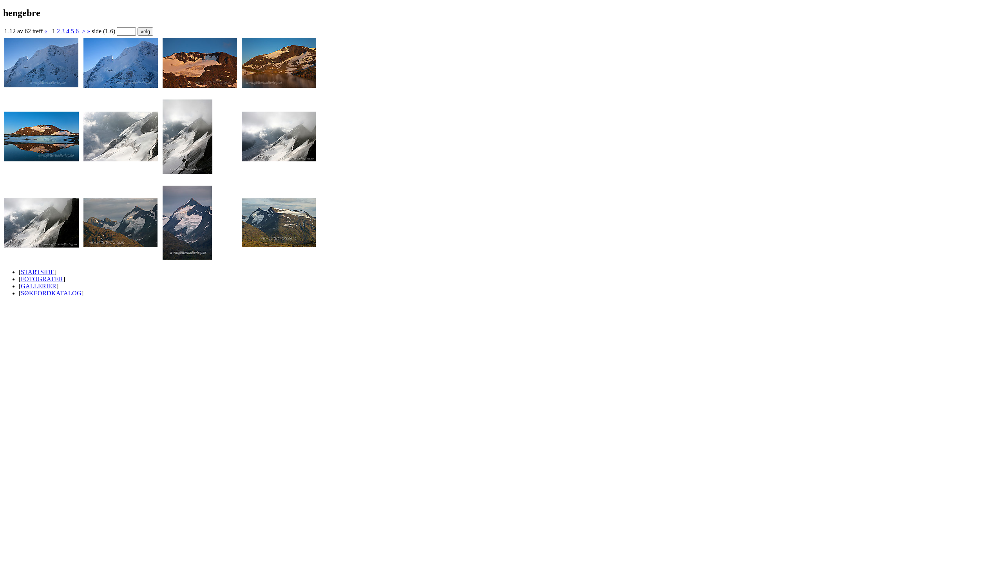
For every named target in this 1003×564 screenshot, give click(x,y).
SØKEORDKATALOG (51, 293)
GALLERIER (38, 286)
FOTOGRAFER (42, 279)
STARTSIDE (37, 272)
